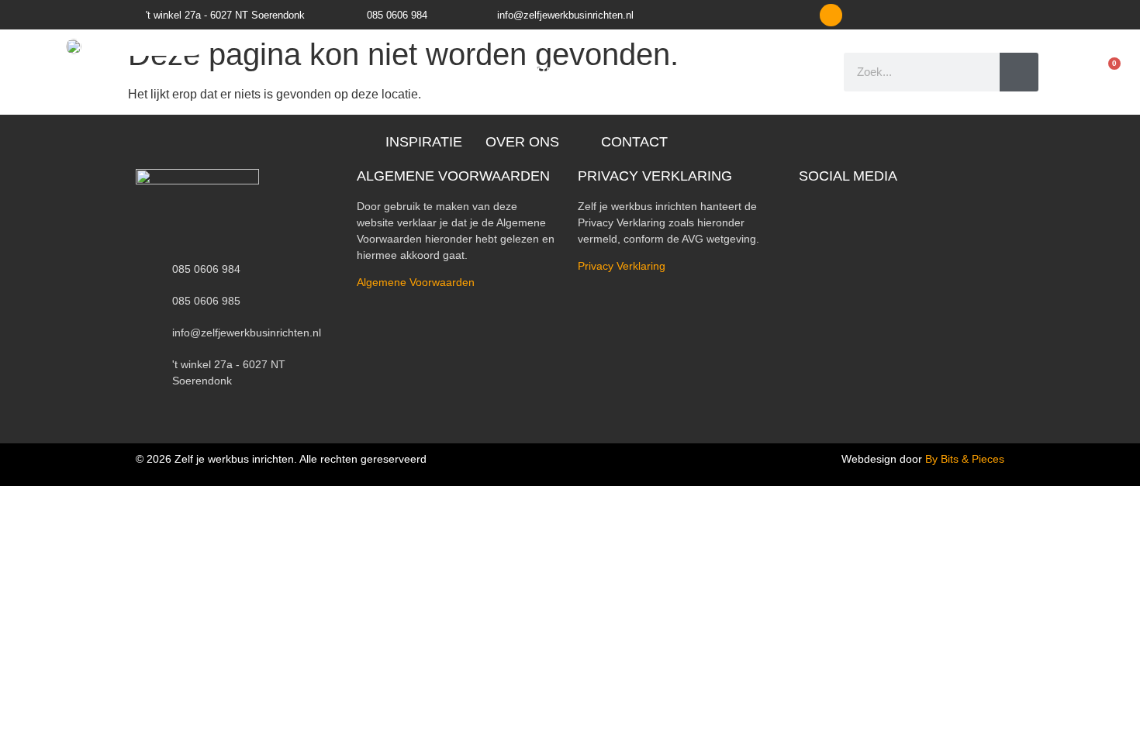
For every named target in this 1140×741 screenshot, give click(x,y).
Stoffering (693, 72)
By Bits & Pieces (964, 459)
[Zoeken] (1019, 72)
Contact (634, 142)
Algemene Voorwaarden (416, 282)
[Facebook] (831, 15)
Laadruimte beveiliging (534, 72)
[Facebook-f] (804, 204)
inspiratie (423, 142)
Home (285, 72)
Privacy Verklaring (621, 266)
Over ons (522, 142)
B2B (775, 72)
